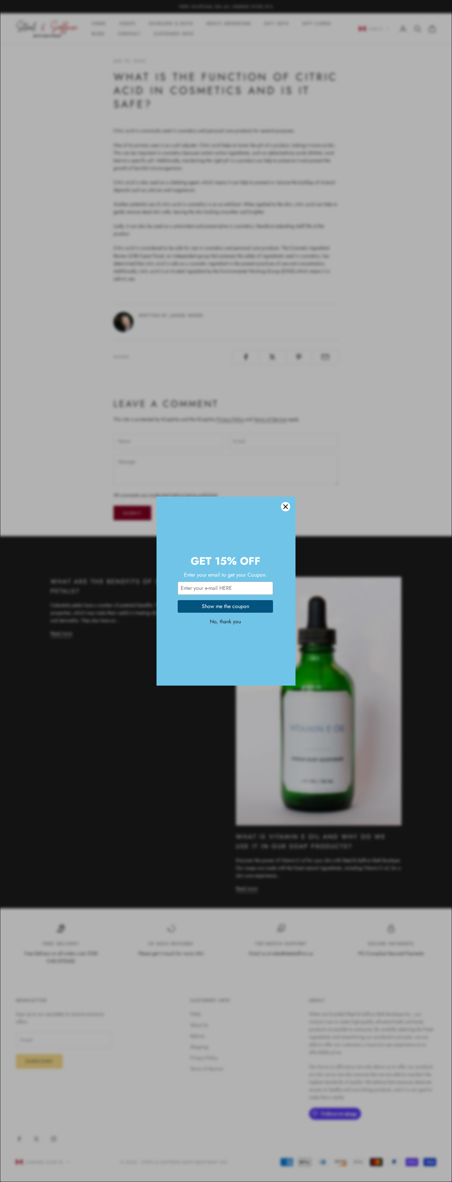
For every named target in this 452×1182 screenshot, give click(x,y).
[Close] (285, 506)
